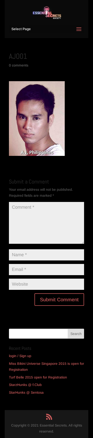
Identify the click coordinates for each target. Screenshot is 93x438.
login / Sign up (20, 356)
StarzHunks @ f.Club (25, 385)
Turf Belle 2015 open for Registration (38, 377)
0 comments (18, 65)
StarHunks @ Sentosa (26, 392)
